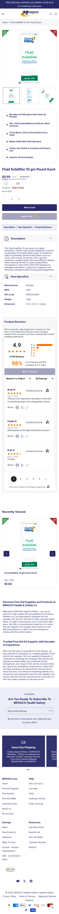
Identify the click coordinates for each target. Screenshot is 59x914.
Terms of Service (27, 896)
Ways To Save (8, 842)
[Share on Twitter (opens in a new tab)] (22, 407)
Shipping (5, 179)
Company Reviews (37, 842)
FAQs (31, 793)
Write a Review (29, 371)
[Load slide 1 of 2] (28, 769)
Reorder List (34, 832)
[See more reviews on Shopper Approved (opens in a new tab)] (26, 408)
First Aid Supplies (10, 788)
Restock (32, 847)
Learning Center (9, 803)
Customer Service (37, 798)
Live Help (33, 788)
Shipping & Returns (47, 896)
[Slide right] (52, 554)
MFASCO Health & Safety (26, 892)
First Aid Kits (8, 793)
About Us (6, 808)
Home (5, 22)
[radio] (43, 345)
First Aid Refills (9, 798)
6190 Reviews (20, 356)
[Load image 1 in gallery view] (11, 95)
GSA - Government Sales (11, 858)
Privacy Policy (9, 896)
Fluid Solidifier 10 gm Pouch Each (25, 22)
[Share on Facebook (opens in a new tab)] (17, 408)
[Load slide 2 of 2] (31, 769)
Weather (30, 900)
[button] (50, 14)
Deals (4, 827)
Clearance (7, 837)
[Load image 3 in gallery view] (47, 95)
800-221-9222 (36, 783)
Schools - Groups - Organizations (11, 849)
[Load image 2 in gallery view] (29, 95)
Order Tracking (36, 803)
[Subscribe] (50, 710)
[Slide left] (6, 554)
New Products (8, 832)
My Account (8, 813)
